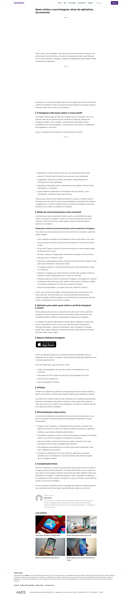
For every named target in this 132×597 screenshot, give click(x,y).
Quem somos (40, 585)
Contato (16, 585)
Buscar (114, 3)
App (65, 3)
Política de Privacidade (27, 585)
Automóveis (82, 3)
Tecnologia (72, 3)
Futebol (90, 3)
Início (60, 3)
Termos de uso (49, 585)
